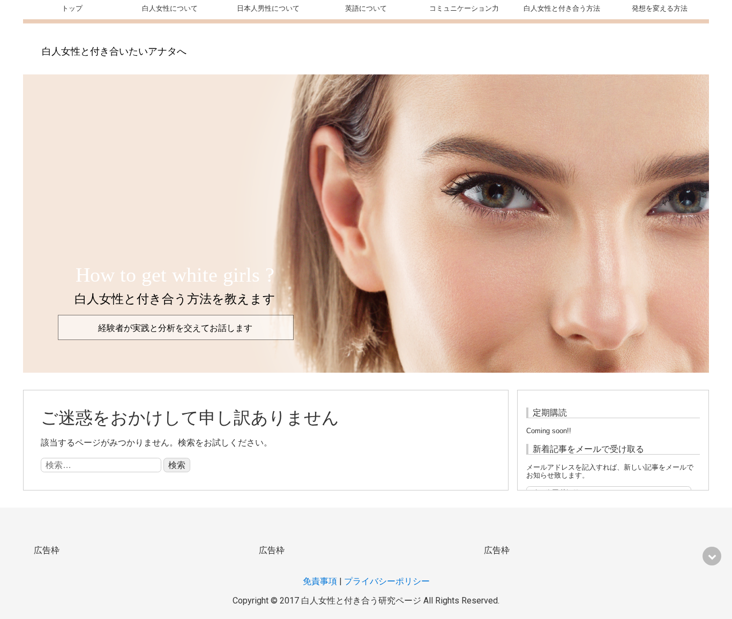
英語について (366, 8)
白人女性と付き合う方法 (562, 8)
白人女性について (170, 8)
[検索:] (102, 465)
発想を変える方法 (660, 8)
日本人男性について (268, 8)
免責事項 (320, 581)
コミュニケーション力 (464, 8)
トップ (72, 8)
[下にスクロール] (712, 556)
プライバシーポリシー (387, 581)
